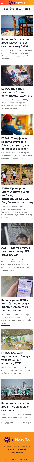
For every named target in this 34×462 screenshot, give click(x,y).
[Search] (31, 2)
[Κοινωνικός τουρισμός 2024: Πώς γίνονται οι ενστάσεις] (17, 389)
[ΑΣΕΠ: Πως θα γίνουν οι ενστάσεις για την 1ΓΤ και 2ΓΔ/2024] (17, 234)
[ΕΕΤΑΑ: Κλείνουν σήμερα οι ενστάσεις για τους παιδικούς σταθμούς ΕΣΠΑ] (17, 339)
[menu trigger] (3, 2)
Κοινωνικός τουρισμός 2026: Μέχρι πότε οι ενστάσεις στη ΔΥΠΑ (15, 43)
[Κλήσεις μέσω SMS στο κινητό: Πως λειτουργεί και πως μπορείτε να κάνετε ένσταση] (17, 286)
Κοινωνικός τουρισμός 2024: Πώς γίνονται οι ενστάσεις (15, 407)
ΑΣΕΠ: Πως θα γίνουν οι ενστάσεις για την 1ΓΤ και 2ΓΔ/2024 (16, 251)
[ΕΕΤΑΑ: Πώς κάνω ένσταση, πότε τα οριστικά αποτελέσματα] (17, 75)
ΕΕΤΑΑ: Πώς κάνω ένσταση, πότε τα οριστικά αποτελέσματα (16, 92)
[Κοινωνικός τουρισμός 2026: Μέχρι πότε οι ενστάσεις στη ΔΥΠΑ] (17, 25)
